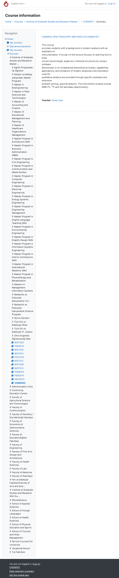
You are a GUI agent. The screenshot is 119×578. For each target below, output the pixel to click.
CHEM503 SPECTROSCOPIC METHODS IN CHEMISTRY (70, 36)
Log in (112, 3)
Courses (18, 21)
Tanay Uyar (57, 100)
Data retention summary (21, 571)
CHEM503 (88, 21)
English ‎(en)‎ (17, 3)
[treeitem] (19, 295)
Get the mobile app (19, 575)
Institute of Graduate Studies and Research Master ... (53, 21)
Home (8, 21)
